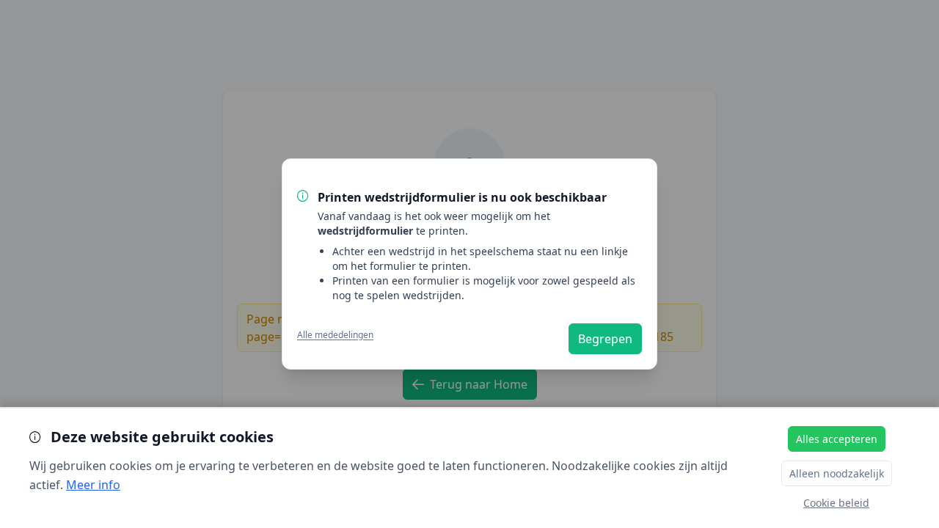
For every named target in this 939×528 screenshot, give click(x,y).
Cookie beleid (836, 503)
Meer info (93, 485)
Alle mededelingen (335, 335)
